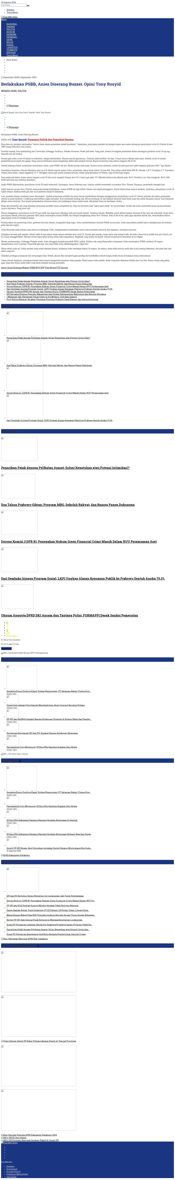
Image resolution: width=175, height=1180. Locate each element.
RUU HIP (40, 267)
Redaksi (10, 1166)
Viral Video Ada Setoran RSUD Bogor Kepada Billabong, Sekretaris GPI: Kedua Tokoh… (42, 994)
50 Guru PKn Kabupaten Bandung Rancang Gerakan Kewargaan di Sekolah (42, 820)
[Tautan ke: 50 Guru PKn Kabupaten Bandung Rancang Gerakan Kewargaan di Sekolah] (13, 817)
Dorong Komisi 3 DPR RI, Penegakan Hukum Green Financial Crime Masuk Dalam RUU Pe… (51, 900)
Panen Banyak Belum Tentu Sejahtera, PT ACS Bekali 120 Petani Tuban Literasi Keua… (48, 910)
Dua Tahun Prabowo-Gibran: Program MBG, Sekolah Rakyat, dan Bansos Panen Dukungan (49, 283)
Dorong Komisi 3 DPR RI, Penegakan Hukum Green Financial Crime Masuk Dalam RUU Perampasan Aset (58, 286)
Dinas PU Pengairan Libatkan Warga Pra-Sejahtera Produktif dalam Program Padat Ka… (49, 924)
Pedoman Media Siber (17, 1174)
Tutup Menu (12, 12)
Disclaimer (12, 1169)
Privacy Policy (14, 1171)
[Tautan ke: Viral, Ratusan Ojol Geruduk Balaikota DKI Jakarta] (38, 1036)
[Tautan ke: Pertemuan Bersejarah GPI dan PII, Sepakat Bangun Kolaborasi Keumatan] (13, 730)
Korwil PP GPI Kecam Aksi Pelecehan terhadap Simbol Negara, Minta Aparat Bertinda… (49, 848)
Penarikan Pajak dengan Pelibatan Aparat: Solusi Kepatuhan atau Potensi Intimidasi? (48, 281)
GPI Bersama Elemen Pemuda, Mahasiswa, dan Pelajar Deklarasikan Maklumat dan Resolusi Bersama (56, 294)
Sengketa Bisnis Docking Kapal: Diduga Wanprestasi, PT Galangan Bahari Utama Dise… (49, 691)
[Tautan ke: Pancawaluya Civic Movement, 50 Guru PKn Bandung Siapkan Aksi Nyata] (13, 744)
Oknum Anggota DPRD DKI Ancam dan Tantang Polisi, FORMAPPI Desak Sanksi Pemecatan (51, 291)
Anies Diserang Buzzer (18, 267)
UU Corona (62, 267)
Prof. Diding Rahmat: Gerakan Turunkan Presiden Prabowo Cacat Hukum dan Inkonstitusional (52, 299)
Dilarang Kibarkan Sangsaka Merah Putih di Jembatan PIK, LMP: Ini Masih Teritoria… (43, 1088)
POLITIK (22, 90)
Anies (4, 267)
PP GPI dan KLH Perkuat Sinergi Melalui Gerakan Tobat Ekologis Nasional (43, 905)
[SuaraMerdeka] (9, 17)
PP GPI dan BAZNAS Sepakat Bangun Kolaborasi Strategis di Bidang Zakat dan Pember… (49, 719)
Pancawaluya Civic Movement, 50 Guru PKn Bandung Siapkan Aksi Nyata (42, 747)
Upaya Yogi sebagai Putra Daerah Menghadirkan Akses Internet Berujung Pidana (46, 705)
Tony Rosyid (51, 267)
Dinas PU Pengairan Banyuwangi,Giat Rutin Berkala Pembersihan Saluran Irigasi (46, 934)
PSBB (32, 267)
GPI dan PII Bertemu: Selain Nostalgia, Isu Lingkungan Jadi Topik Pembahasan (45, 896)
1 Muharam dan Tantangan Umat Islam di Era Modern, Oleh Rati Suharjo (42, 296)
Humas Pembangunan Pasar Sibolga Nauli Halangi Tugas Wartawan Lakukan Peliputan (43, 1132)
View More (6, 649)
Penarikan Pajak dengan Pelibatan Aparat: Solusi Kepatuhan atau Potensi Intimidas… (48, 929)
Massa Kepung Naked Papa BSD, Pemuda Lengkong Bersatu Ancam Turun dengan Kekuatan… (51, 915)
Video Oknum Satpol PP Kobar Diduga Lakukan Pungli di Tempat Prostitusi (37, 1043)
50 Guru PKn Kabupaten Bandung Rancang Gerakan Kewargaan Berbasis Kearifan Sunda (49, 834)
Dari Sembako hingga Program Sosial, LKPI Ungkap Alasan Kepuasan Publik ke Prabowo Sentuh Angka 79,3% (59, 289)
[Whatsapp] (13, 105)
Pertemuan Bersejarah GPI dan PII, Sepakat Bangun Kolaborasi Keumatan (42, 733)
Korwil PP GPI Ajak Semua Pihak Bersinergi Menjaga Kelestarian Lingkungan (44, 920)
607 (8, 633)
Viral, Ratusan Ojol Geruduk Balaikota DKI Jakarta (25, 1038)
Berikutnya (12, 635)
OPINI (14, 90)
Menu (4, 19)
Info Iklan (12, 1176)
